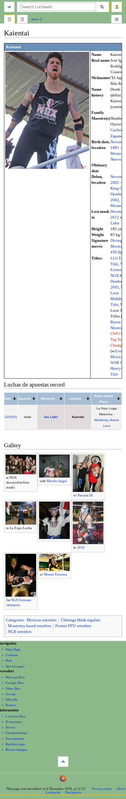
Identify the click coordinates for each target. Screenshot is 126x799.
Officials (11, 699)
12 (6, 417)
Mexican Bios (15, 677)
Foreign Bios (15, 683)
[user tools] (116, 7)
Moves (10, 727)
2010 (80, 547)
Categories (15, 620)
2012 (114, 217)
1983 (114, 148)
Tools (116, 20)
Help (9, 660)
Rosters (11, 705)
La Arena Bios (15, 716)
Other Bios (13, 688)
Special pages (15, 666)
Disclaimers (73, 792)
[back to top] (63, 761)
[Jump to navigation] (9, 7)
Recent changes (16, 749)
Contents (12, 655)
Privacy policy (102, 788)
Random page (15, 744)
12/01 (13, 417)
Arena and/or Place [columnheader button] (103, 398)
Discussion (22, 20)
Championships (16, 733)
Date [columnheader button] (8, 398)
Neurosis (117, 328)
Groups (11, 694)
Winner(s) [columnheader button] (48, 398)
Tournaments (15, 738)
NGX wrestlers (19, 632)
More (35, 19)
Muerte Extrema (55, 574)
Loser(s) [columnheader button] (75, 398)
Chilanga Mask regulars (80, 620)
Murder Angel (57, 481)
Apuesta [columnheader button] (24, 398)
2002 (114, 182)
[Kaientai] (47, 110)
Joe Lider (51, 417)
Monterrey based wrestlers (29, 626)
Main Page (13, 649)
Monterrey (101, 420)
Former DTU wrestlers (73, 626)
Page (9, 20)
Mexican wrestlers (42, 620)
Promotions (14, 722)
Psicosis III (85, 495)
